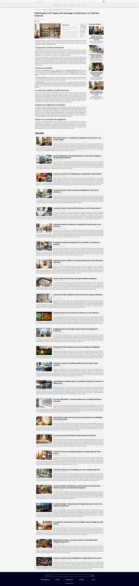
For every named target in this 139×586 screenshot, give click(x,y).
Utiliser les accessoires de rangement (69, 36)
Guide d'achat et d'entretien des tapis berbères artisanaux (75, 278)
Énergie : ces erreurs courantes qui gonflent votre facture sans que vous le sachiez (96, 37)
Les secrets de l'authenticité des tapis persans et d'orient (74, 435)
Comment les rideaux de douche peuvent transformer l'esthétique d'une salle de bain (78, 418)
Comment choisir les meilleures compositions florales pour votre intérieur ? (77, 225)
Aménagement (57, 5)
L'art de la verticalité (66, 29)
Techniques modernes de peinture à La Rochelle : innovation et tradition (76, 243)
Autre (83, 5)
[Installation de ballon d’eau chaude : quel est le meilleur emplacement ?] (96, 49)
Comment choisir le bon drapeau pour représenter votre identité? (77, 174)
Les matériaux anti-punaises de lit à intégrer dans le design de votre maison (78, 523)
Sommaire (66, 25)
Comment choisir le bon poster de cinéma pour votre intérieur (76, 313)
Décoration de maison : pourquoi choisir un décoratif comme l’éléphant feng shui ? (75, 541)
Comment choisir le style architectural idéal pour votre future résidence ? (76, 191)
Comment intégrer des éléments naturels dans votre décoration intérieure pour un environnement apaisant (76, 487)
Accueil (35, 9)
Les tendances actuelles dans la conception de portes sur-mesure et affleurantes (78, 382)
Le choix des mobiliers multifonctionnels (70, 32)
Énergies (78, 5)
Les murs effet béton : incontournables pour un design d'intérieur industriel (77, 400)
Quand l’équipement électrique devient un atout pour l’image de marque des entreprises (77, 157)
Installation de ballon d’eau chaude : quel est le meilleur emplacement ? (96, 56)
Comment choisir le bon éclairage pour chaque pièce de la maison (77, 558)
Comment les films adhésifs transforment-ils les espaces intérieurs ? (78, 296)
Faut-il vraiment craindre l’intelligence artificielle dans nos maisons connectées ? (96, 74)
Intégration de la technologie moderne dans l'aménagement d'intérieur (75, 330)
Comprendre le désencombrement (69, 27)
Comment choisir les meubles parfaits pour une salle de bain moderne (75, 364)
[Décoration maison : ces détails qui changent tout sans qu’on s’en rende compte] (96, 85)
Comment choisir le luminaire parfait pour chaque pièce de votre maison (77, 452)
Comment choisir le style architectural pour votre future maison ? (77, 208)
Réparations (71, 5)
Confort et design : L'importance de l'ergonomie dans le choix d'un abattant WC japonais (77, 505)
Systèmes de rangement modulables (69, 34)
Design (64, 5)
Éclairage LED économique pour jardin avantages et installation (76, 347)
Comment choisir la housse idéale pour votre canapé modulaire (76, 470)
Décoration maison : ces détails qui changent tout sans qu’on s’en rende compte (96, 93)
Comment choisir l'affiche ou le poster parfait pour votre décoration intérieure (78, 261)
